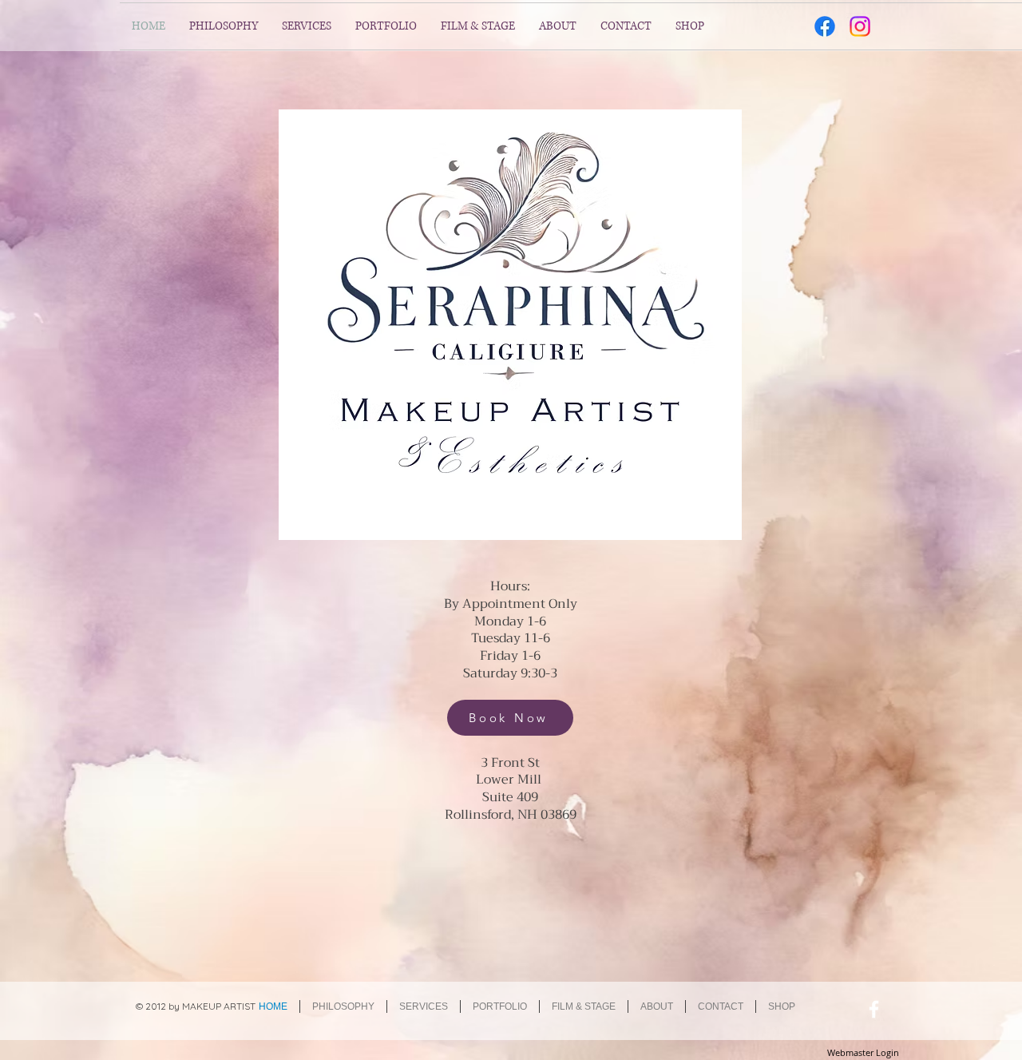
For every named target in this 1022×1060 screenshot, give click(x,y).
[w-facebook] (873, 1009)
